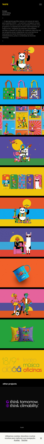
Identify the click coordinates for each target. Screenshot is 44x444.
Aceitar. (17, 440)
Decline (24, 440)
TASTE (5, 4)
